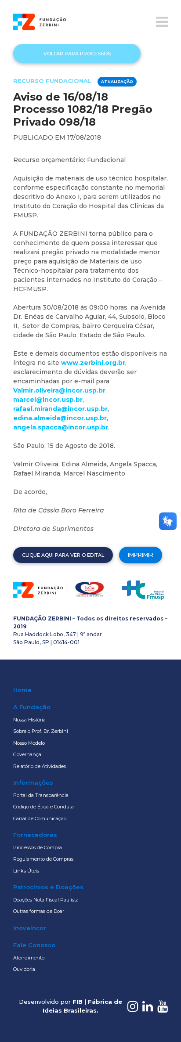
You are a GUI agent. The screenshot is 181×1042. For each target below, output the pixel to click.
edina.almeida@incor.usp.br (60, 418)
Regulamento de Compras (43, 859)
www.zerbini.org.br (93, 363)
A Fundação (32, 706)
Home (22, 689)
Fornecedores (35, 834)
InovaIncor (29, 927)
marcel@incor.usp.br (48, 400)
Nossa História (29, 720)
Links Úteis (26, 871)
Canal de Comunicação (39, 818)
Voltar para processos (77, 53)
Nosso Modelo (29, 743)
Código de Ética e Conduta (43, 807)
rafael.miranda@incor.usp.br (60, 409)
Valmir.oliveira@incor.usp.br (59, 390)
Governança (27, 754)
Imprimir (140, 555)
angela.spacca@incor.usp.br (60, 427)
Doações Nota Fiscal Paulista (46, 900)
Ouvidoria (24, 969)
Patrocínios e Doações (48, 887)
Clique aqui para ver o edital (63, 555)
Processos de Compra (37, 847)
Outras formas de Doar (38, 911)
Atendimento (28, 958)
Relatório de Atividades (39, 766)
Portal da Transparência (41, 795)
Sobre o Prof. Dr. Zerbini (40, 731)
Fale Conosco (34, 944)
